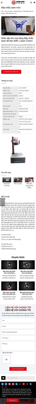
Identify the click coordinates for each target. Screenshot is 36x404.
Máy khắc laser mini (11, 13)
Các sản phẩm (8, 11)
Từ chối (24, 400)
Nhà (2, 11)
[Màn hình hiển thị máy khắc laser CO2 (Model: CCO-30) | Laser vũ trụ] (27, 285)
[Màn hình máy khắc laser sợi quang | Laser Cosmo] (9, 264)
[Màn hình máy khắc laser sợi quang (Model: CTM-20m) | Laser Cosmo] (27, 264)
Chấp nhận (12, 400)
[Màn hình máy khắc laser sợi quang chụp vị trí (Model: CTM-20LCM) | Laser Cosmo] (9, 285)
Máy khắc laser (18, 11)
